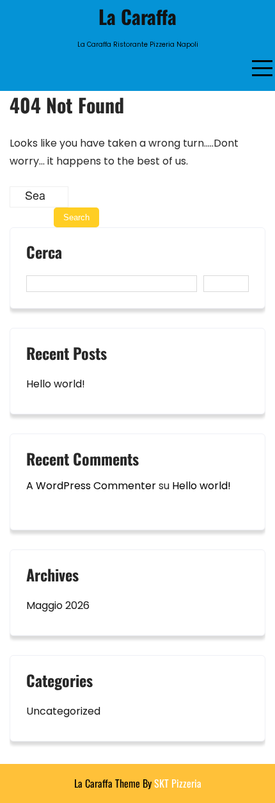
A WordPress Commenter (91, 485)
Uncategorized (63, 711)
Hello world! (55, 384)
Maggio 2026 (58, 605)
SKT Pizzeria (177, 783)
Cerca (44, 253)
